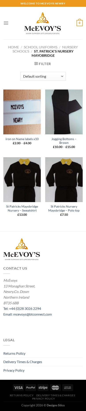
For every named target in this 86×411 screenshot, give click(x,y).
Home (13, 47)
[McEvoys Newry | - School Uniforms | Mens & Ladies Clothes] (42, 23)
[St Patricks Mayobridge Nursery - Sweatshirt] (22, 179)
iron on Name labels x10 (22, 139)
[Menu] (6, 23)
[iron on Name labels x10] (22, 112)
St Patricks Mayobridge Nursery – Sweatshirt (22, 208)
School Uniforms (40, 47)
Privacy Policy (13, 370)
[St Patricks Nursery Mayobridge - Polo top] (64, 179)
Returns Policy (14, 353)
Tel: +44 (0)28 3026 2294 (22, 308)
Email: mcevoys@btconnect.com (27, 314)
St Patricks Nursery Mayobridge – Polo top (64, 208)
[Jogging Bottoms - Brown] (64, 112)
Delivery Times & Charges (22, 362)
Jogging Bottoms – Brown (64, 141)
